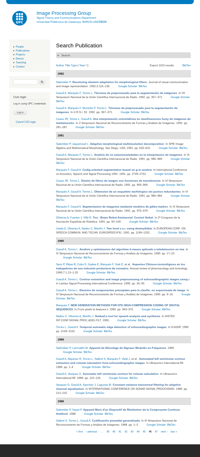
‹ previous (91, 431)
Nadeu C (87, 228)
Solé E (119, 264)
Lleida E (61, 228)
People (20, 46)
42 (126, 431)
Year (82, 65)
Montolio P (88, 108)
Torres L (87, 93)
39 (107, 431)
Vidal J (126, 358)
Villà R (87, 217)
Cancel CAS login (26, 121)
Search (65, 55)
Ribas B (71, 264)
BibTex (186, 65)
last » (174, 431)
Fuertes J (76, 217)
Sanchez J (89, 384)
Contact (20, 66)
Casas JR (62, 118)
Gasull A (61, 93)
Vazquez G (74, 373)
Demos (20, 58)
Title (67, 65)
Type (74, 65)
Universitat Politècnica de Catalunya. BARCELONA (71, 21)
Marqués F (74, 93)
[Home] (20, 19)
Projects (20, 54)
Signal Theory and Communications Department (66, 17)
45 (144, 431)
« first (79, 431)
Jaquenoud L (80, 143)
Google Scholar (127, 86)
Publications (23, 50)
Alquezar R (74, 358)
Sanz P (60, 264)
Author (60, 65)
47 (156, 431)
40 (113, 431)
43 (132, 431)
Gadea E (93, 264)
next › (164, 431)
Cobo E (81, 264)
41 (120, 431)
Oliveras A (62, 217)
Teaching (21, 62)
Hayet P (77, 409)
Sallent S (100, 358)
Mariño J (99, 228)
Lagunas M (104, 384)
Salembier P (63, 82)
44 (138, 431)
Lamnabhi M (80, 347)
